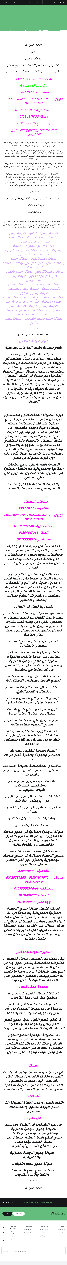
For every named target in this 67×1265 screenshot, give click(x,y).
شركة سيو (11, 1251)
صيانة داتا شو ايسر (48, 198)
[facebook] (63, 2)
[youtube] (60, 2)
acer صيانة (33, 45)
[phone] (55, 2)
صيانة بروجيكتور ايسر (20, 198)
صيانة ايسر (33, 213)
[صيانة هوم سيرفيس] (58, 1212)
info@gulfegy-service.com (38, 130)
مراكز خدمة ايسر (33, 205)
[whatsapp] (57, 2)
